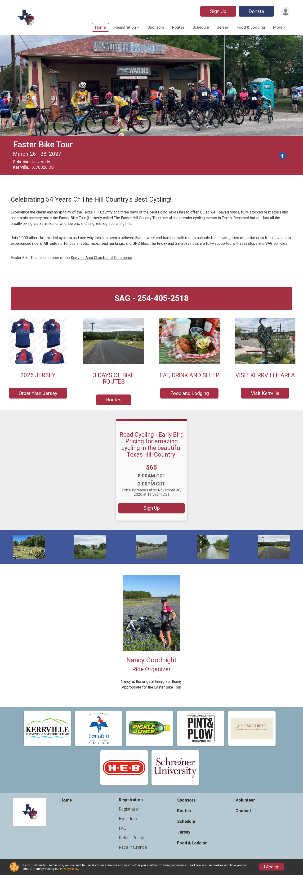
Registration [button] (125, 27)
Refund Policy (131, 837)
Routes (178, 27)
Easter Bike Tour (43, 145)
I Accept (272, 867)
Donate (256, 11)
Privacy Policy (69, 868)
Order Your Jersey (38, 393)
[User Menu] (285, 11)
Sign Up (218, 11)
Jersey (223, 27)
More (277, 27)
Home (100, 27)
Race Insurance (133, 847)
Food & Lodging (251, 27)
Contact (243, 810)
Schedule (200, 27)
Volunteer (245, 800)
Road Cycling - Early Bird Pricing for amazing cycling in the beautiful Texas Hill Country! (152, 444)
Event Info (128, 818)
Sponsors (155, 27)
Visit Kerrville (265, 393)
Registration (130, 809)
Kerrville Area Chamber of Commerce (101, 257)
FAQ (122, 828)
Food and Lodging (189, 393)
